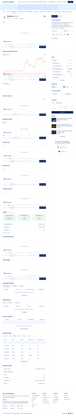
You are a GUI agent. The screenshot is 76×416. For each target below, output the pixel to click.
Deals (33, 406)
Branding (55, 400)
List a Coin (45, 399)
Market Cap (43, 11)
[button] (57, 87)
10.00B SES (70, 68)
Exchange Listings (71, 11)
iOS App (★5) (34, 397)
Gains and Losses (29, 11)
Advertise (44, 395)
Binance (24, 401)
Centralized (21, 286)
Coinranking (9, 2)
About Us (13, 397)
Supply (64, 11)
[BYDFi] (5, 408)
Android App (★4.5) (36, 395)
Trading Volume (57, 11)
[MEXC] (5, 405)
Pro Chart (34, 399)
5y (28, 46)
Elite (33, 400)
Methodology (56, 399)
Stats (9, 11)
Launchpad (34, 404)
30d (18, 46)
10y (31, 46)
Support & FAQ (67, 399)
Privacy (21, 413)
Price (5, 11)
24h (12, 46)
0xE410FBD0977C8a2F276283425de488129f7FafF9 (68, 93)
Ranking (37, 11)
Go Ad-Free (6, 83)
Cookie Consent (16, 413)
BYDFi (27, 401)
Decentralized (14, 286)
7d (15, 46)
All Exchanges (6, 286)
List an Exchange (46, 402)
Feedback (66, 397)
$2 (66, 65)
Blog (54, 402)
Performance (21, 11)
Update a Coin (45, 400)
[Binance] (12, 405)
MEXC (21, 401)
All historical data (24, 361)
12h (9, 46)
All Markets (24, 312)
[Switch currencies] (62, 107)
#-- (10, 18)
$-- (69, 63)
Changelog (55, 397)
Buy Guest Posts (46, 397)
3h (6, 46)
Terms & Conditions (28, 413)
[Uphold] (20, 408)
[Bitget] (20, 405)
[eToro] (12, 408)
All (33, 46)
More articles (62, 136)
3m (21, 46)
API (32, 402)
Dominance (49, 11)
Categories (14, 11)
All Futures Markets (24, 328)
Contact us (66, 395)
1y (23, 46)
